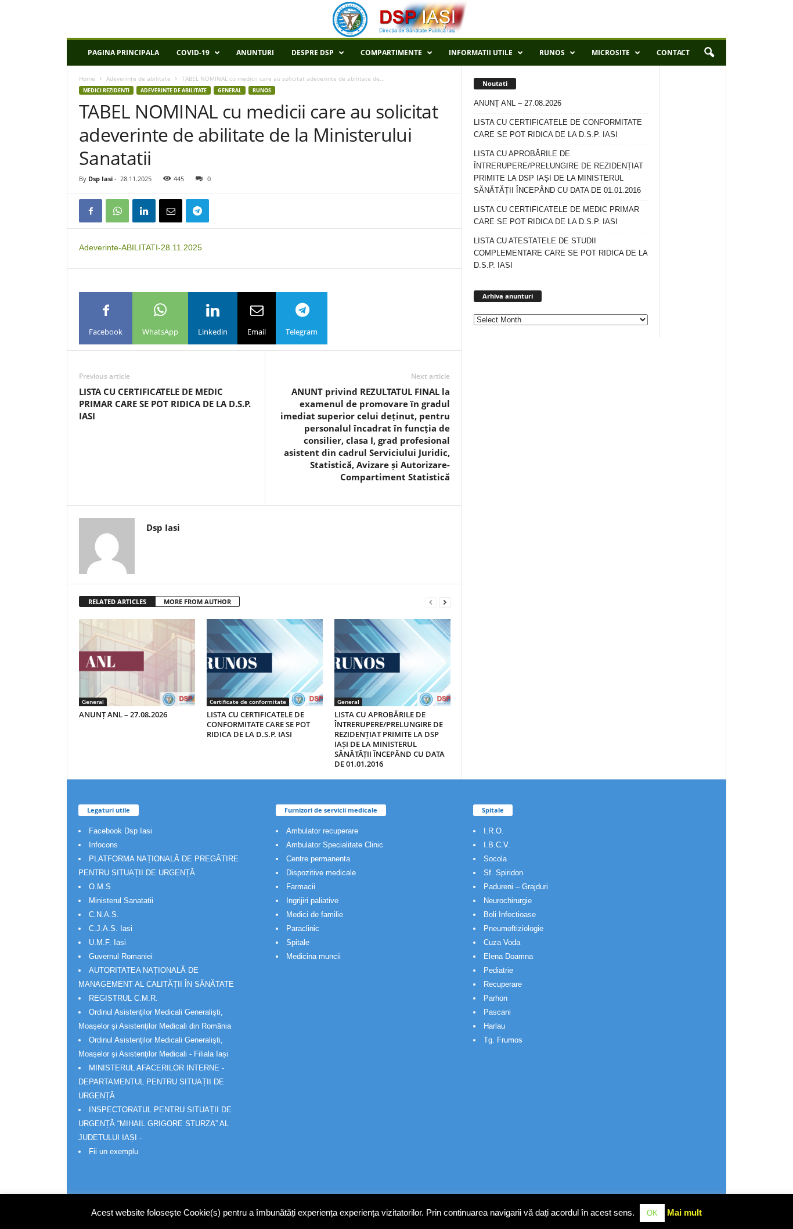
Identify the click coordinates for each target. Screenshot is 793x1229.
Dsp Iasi (100, 178)
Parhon (495, 998)
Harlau (494, 1026)
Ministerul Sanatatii (121, 900)
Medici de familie (314, 914)
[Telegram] (197, 210)
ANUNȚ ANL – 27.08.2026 (123, 714)
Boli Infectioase (510, 914)
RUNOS (552, 53)
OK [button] (652, 1213)
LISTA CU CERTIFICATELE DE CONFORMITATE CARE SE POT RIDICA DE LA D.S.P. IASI (258, 724)
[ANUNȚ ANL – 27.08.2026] (137, 662)
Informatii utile (481, 53)
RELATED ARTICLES (117, 601)
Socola (495, 858)
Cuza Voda (502, 942)
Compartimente (391, 53)
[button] (709, 53)
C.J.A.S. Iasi (110, 928)
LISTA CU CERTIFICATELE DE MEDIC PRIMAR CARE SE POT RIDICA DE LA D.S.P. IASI (165, 404)
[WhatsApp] (117, 210)
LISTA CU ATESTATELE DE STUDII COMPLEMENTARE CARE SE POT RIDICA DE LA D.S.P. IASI (560, 252)
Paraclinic (302, 928)
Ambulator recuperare (322, 830)
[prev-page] (431, 602)
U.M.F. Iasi (107, 942)
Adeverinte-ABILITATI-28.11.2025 (140, 247)
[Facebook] (90, 210)
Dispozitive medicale (321, 872)
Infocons (103, 844)
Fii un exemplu (113, 1151)
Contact (673, 53)
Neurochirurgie (508, 900)
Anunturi (255, 53)
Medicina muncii (313, 956)
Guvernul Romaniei (121, 956)
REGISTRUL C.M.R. (123, 998)
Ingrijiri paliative (312, 900)
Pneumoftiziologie (513, 928)
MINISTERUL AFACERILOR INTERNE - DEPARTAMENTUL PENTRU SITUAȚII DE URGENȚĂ (151, 1081)
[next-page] (444, 602)
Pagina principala (123, 53)
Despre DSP (312, 53)
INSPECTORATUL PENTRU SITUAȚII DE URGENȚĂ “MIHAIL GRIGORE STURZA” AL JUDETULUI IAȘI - (155, 1123)
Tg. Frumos (503, 1040)
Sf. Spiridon (503, 872)
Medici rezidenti (106, 90)
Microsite (611, 53)
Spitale (297, 942)
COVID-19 (193, 53)
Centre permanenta (318, 858)
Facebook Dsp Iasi (120, 830)
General (229, 90)
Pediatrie (498, 970)
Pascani (497, 1012)
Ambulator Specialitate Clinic (334, 844)
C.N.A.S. (104, 914)
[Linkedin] (144, 210)
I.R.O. (494, 830)
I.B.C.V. (497, 844)
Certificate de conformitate (248, 702)
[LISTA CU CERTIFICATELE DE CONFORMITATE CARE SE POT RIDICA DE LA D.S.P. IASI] (265, 662)
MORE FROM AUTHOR (197, 601)
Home (87, 78)
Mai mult (684, 1212)
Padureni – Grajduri (516, 886)
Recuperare (503, 984)
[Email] (170, 210)
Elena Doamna (508, 956)
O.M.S (100, 886)
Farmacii (300, 886)
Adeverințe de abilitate (138, 78)
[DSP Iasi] (396, 19)
